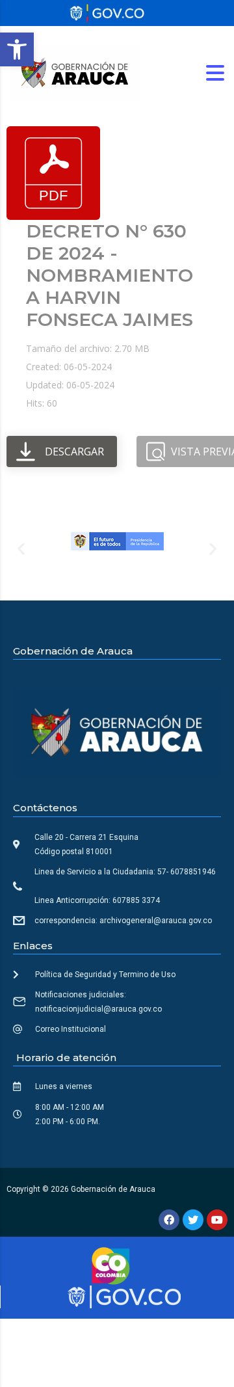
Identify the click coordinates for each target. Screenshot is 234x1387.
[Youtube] (217, 1219)
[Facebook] (169, 1219)
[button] (17, 49)
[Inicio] (75, 71)
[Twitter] (193, 1219)
